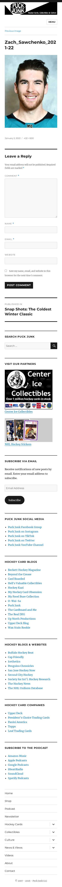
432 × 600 (29, 138)
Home (9, 793)
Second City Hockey (20, 674)
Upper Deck (15, 713)
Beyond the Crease (19, 574)
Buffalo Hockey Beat (21, 652)
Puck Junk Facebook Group (25, 527)
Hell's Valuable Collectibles (25, 583)
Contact (10, 870)
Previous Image (13, 31)
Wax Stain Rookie (19, 627)
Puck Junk (14, 605)
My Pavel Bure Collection (23, 596)
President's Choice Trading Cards (29, 717)
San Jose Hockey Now (21, 670)
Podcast (10, 808)
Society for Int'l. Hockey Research (29, 679)
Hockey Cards (13, 824)
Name (9, 223)
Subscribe (14, 500)
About (9, 863)
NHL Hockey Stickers (18, 444)
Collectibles (12, 832)
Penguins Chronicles (21, 666)
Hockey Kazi (16, 587)
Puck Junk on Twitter (21, 540)
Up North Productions (22, 618)
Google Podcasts (18, 764)
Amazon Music (17, 756)
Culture (9, 839)
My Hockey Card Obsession (25, 592)
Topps (12, 726)
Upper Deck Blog (18, 623)
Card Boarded (16, 578)
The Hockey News (19, 683)
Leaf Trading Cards (20, 730)
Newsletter (12, 816)
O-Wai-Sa (14, 601)
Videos (9, 855)
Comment (12, 175)
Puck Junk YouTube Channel (25, 544)
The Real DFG (16, 614)
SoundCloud (15, 773)
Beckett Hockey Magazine (24, 569)
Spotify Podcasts (18, 778)
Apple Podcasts (17, 760)
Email (9, 239)
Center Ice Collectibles (19, 411)
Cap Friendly (16, 657)
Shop (8, 801)
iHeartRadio (15, 769)
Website (10, 254)
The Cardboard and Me (22, 609)
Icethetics (14, 661)
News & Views (13, 847)
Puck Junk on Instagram (23, 531)
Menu (51, 22)
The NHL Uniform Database (25, 688)
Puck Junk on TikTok (21, 536)
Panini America (17, 722)
